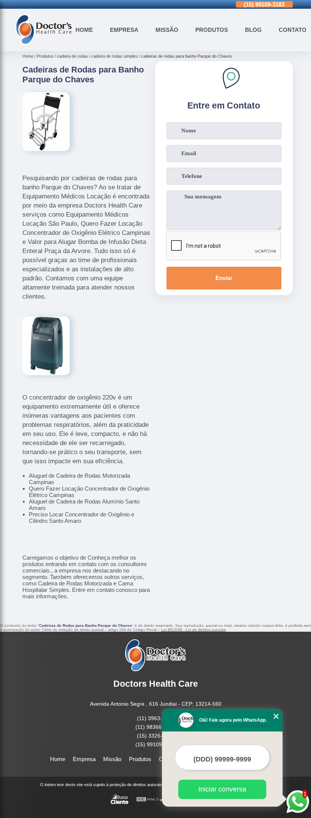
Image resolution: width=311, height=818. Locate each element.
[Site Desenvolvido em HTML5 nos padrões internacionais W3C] (150, 799)
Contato (292, 30)
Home (84, 30)
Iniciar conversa (222, 789)
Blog (253, 30)
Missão (167, 30)
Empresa (124, 30)
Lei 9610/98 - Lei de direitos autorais (193, 630)
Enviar (223, 278)
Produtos (211, 30)
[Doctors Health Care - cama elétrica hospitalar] (44, 42)
